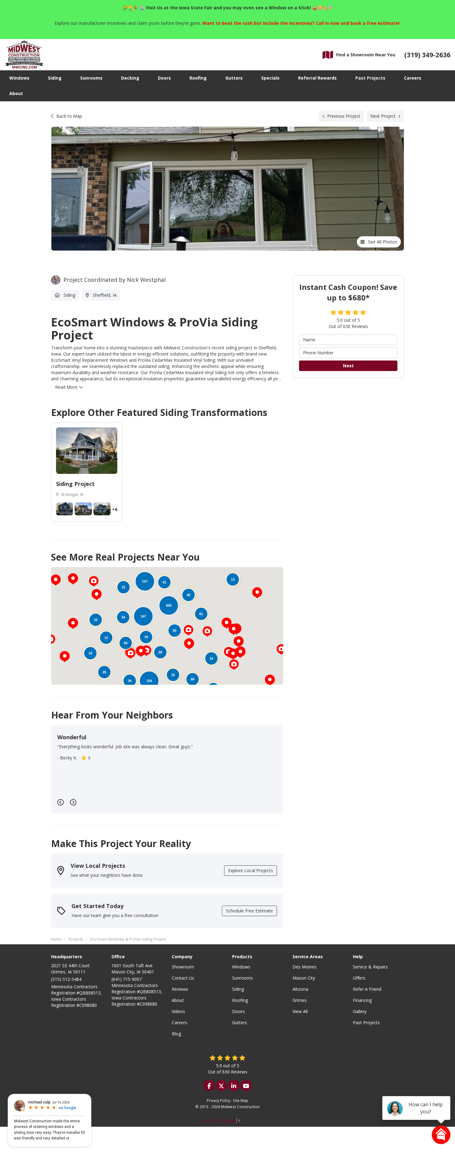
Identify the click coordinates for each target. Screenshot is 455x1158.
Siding (238, 989)
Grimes (299, 1000)
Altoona (300, 989)
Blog (176, 1034)
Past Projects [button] (370, 78)
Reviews (180, 989)
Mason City (303, 978)
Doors (238, 1011)
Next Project (383, 116)
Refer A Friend (367, 989)
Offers (359, 978)
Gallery (359, 1011)
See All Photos (382, 242)
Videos (178, 1011)
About (178, 1000)
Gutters (239, 1022)
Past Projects (366, 1022)
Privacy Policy (218, 1100)
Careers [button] (412, 78)
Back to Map (69, 116)
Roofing (240, 1000)
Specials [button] (270, 78)
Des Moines (304, 967)
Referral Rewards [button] (317, 78)
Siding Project (75, 483)
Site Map (240, 1100)
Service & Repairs (370, 967)
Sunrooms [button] (91, 78)
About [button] (16, 93)
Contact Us (183, 978)
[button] (73, 623)
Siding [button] (55, 78)
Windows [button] (19, 78)
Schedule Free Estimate (249, 911)
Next (348, 366)
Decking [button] (130, 78)
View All (300, 1011)
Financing (362, 1000)
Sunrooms (242, 978)
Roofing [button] (198, 78)
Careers (179, 1022)
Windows (241, 967)
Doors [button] (164, 78)
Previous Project (343, 116)
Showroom (183, 967)
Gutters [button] (234, 78)
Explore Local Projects (250, 870)
